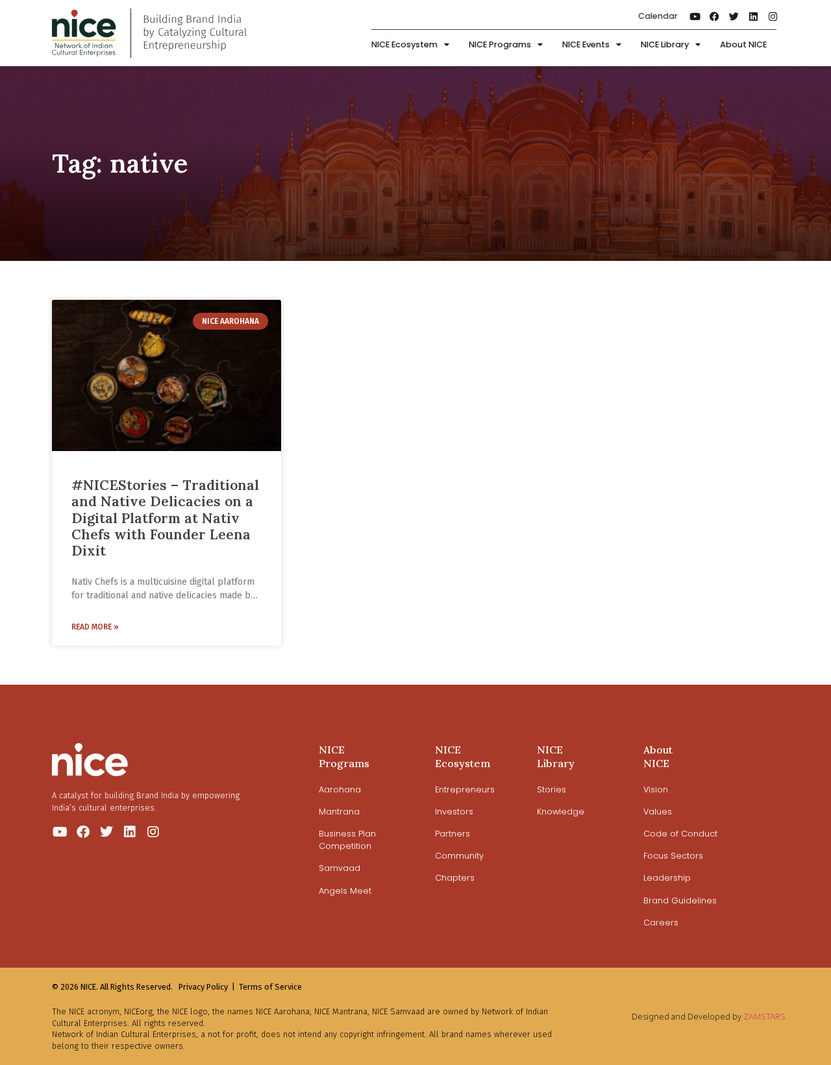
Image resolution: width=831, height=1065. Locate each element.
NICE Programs (500, 44)
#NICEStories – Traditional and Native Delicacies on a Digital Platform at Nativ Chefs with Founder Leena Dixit (165, 517)
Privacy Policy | (207, 987)
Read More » (95, 626)
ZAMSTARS (764, 1016)
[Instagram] (773, 16)
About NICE (743, 44)
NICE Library (665, 44)
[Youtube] (695, 16)
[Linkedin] (753, 16)
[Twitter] (734, 16)
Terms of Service (270, 987)
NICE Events (586, 44)
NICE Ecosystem (404, 44)
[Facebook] (715, 16)
